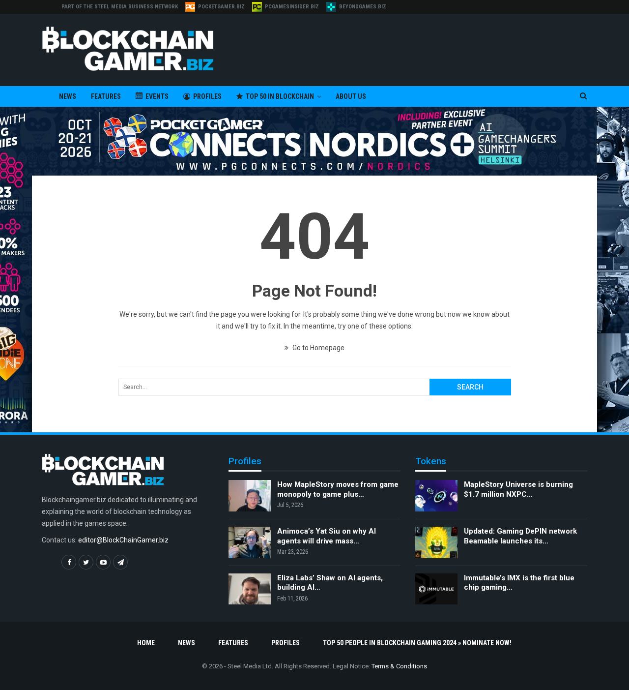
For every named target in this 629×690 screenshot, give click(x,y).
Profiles (207, 96)
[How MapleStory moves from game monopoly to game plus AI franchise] (250, 495)
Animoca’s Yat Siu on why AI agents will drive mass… (326, 536)
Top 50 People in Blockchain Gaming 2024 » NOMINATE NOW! (417, 643)
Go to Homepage (317, 348)
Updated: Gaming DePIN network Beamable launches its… (520, 536)
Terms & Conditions (399, 666)
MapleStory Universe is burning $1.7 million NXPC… (518, 489)
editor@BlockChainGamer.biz (123, 540)
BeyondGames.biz (362, 6)
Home (146, 643)
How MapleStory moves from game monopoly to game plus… (338, 489)
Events (157, 96)
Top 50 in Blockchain (280, 96)
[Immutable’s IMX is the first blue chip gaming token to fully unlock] (436, 589)
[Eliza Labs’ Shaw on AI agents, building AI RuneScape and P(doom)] (250, 589)
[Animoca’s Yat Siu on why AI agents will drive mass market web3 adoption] (250, 542)
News (67, 96)
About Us (351, 96)
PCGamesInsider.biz (292, 6)
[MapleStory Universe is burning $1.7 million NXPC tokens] (436, 495)
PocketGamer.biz (221, 6)
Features (106, 96)
